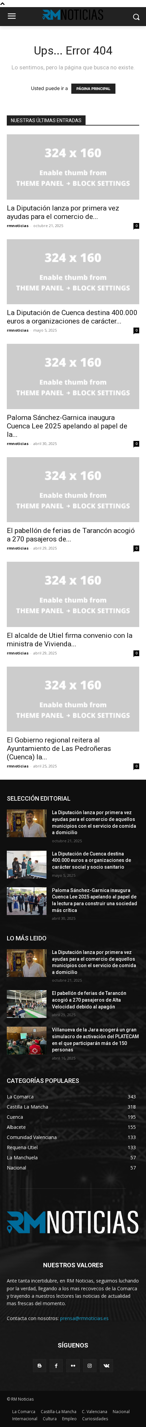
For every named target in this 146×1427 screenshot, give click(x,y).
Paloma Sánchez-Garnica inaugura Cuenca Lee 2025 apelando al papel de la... (67, 426)
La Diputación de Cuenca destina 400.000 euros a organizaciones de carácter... (72, 317)
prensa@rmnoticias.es (84, 1318)
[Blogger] (39, 1365)
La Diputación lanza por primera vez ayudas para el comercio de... (63, 212)
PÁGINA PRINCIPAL (93, 88)
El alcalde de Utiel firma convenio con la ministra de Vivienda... (69, 639)
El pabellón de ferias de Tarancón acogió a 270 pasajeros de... (71, 535)
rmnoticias (18, 225)
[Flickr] (72, 1365)
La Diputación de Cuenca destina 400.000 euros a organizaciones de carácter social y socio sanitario (91, 860)
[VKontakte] (106, 1365)
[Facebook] (56, 1365)
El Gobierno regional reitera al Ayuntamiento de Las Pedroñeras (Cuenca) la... (59, 748)
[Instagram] (89, 1365)
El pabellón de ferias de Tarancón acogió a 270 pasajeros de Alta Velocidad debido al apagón (89, 999)
